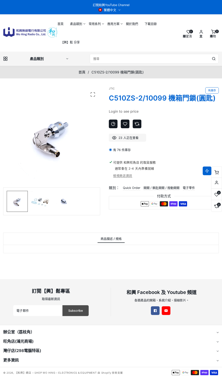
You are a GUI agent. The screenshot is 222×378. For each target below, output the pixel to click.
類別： (114, 188)
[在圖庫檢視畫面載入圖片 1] (17, 201)
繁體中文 (110, 10)
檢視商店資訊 (122, 175)
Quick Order (131, 188)
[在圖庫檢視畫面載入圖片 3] (63, 201)
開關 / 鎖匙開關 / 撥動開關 (162, 188)
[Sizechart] (113, 124)
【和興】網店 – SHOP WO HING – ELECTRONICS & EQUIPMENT (56, 372)
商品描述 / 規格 (111, 238)
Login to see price (124, 111)
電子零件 (189, 188)
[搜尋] (214, 58)
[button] (76, 24)
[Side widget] (216, 182)
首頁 (81, 72)
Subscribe (75, 310)
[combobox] (154, 58)
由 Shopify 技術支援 (110, 372)
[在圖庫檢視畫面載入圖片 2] (40, 201)
